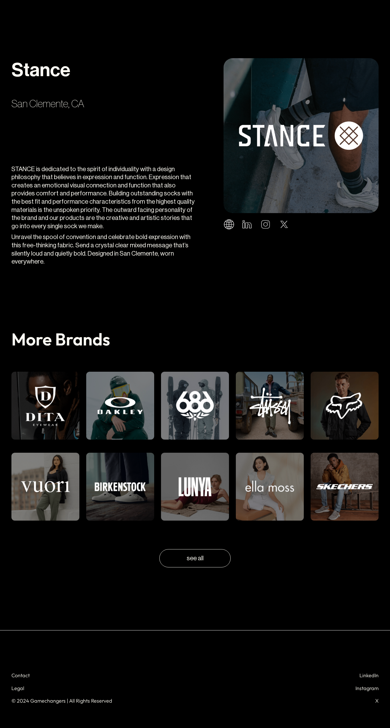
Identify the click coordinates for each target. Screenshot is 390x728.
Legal (17, 688)
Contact (20, 675)
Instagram (367, 688)
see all (195, 558)
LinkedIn (369, 675)
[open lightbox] (301, 135)
